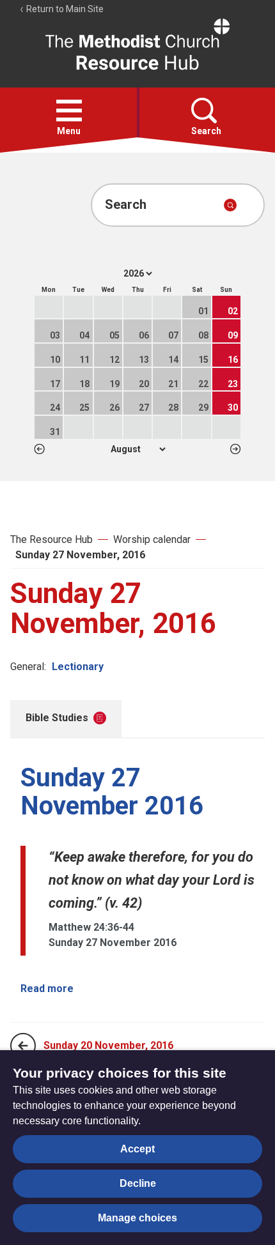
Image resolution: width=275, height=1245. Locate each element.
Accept (137, 1148)
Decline (138, 1183)
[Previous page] (23, 1045)
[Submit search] (230, 205)
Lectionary (78, 667)
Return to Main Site (64, 9)
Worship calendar (152, 539)
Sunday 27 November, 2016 (80, 555)
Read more (47, 988)
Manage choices (137, 1217)
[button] (69, 110)
